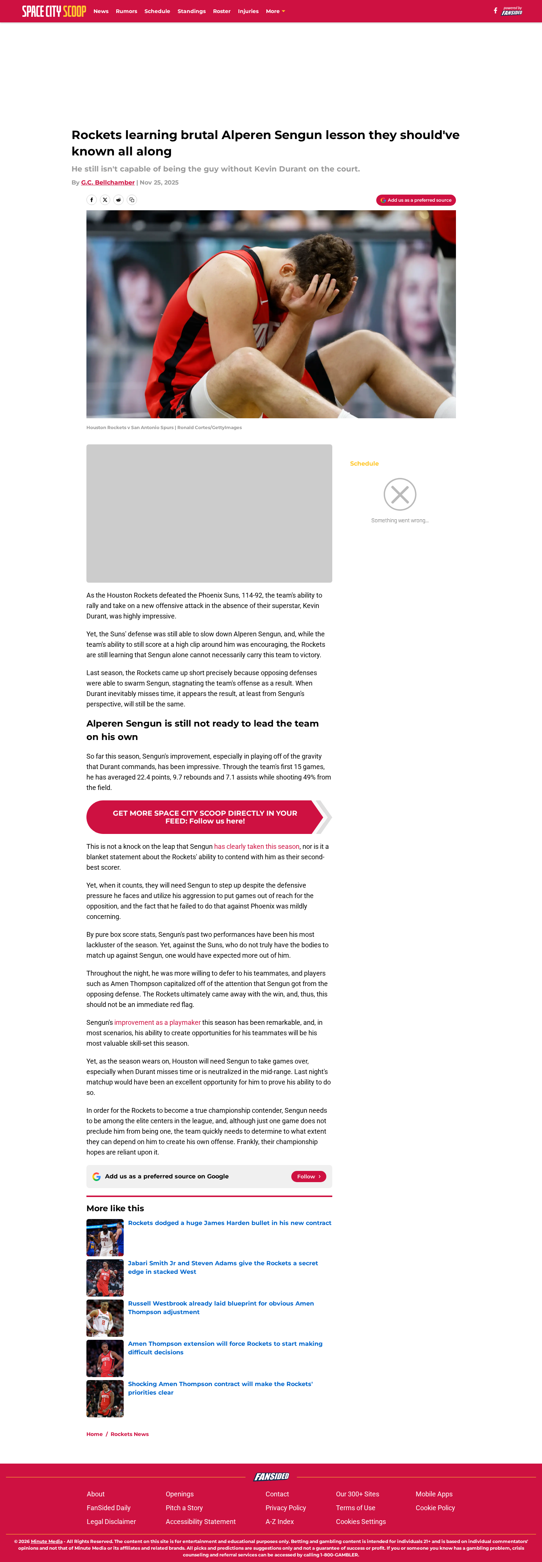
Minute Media (47, 1541)
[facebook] (495, 10)
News (100, 11)
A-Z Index (280, 1521)
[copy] (132, 200)
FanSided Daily (109, 1508)
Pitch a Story (184, 1508)
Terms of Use (355, 1508)
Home (94, 1434)
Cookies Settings (361, 1521)
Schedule (157, 11)
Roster (222, 11)
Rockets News (130, 1434)
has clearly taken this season (256, 846)
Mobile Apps (434, 1494)
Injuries (248, 11)
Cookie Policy (435, 1508)
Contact (277, 1494)
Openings (180, 1494)
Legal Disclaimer (111, 1521)
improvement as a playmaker (157, 1022)
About (96, 1494)
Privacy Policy (286, 1508)
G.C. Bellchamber (108, 182)
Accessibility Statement (201, 1521)
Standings (192, 11)
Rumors (126, 11)
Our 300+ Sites (357, 1494)
